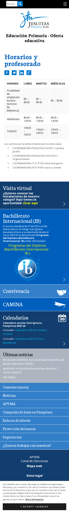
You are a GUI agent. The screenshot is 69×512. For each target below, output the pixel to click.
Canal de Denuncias (34, 461)
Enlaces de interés (16, 420)
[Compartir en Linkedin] (21, 72)
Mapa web (34, 466)
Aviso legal (34, 476)
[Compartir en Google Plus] (28, 72)
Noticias (9, 395)
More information (35, 499)
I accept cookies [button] (34, 506)
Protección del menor (19, 428)
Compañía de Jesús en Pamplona (27, 411)
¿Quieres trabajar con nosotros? (27, 445)
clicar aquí (30, 203)
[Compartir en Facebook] (6, 72)
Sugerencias (12, 436)
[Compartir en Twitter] (14, 72)
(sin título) (9, 377)
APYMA (9, 403)
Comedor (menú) (16, 386)
